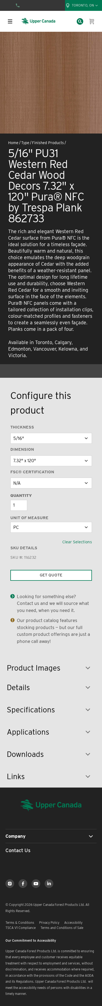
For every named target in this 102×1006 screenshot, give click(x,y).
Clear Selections (77, 542)
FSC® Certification (32, 471)
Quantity (21, 495)
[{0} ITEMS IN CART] (92, 21)
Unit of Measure (29, 517)
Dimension (22, 449)
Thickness (22, 427)
